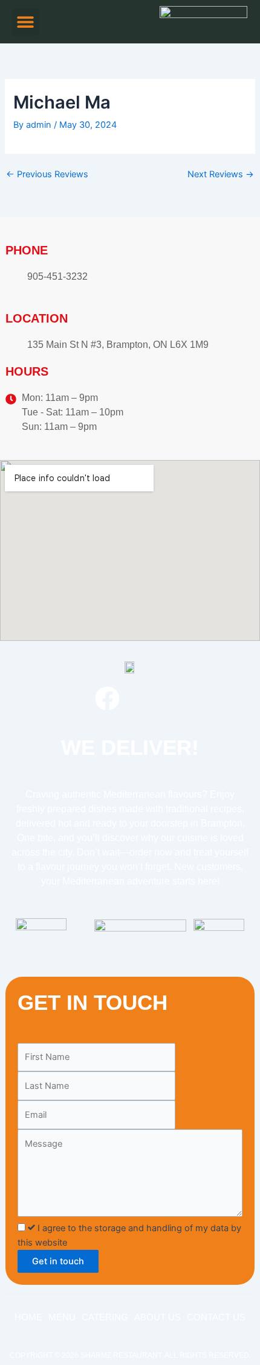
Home (28, 1317)
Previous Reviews (47, 174)
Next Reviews (220, 174)
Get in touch (58, 1261)
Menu (62, 1317)
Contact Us (216, 1317)
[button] (25, 22)
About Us (157, 1317)
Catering (105, 1317)
